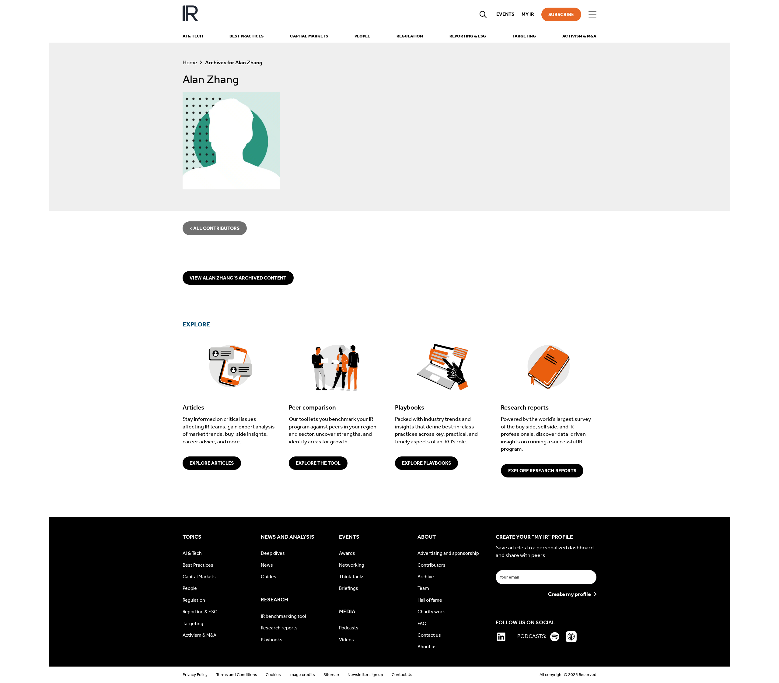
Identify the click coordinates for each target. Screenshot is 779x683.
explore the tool (318, 463)
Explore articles (212, 463)
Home (190, 62)
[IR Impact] (190, 14)
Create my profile (569, 594)
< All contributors (214, 228)
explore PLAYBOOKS (426, 463)
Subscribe (561, 14)
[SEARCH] (483, 14)
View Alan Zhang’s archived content (238, 278)
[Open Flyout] (592, 14)
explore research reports (542, 471)
